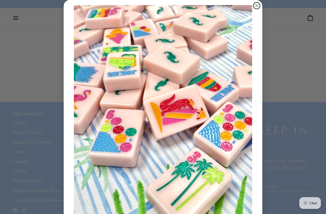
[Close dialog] (257, 6)
